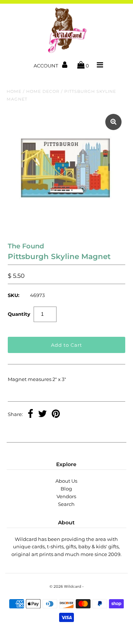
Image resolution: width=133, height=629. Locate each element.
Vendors (66, 496)
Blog (66, 489)
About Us (66, 481)
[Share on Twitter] (42, 414)
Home (14, 91)
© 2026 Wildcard (65, 586)
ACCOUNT (46, 66)
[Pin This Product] (56, 414)
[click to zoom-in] (113, 122)
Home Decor (42, 91)
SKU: (13, 295)
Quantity (19, 314)
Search (66, 504)
